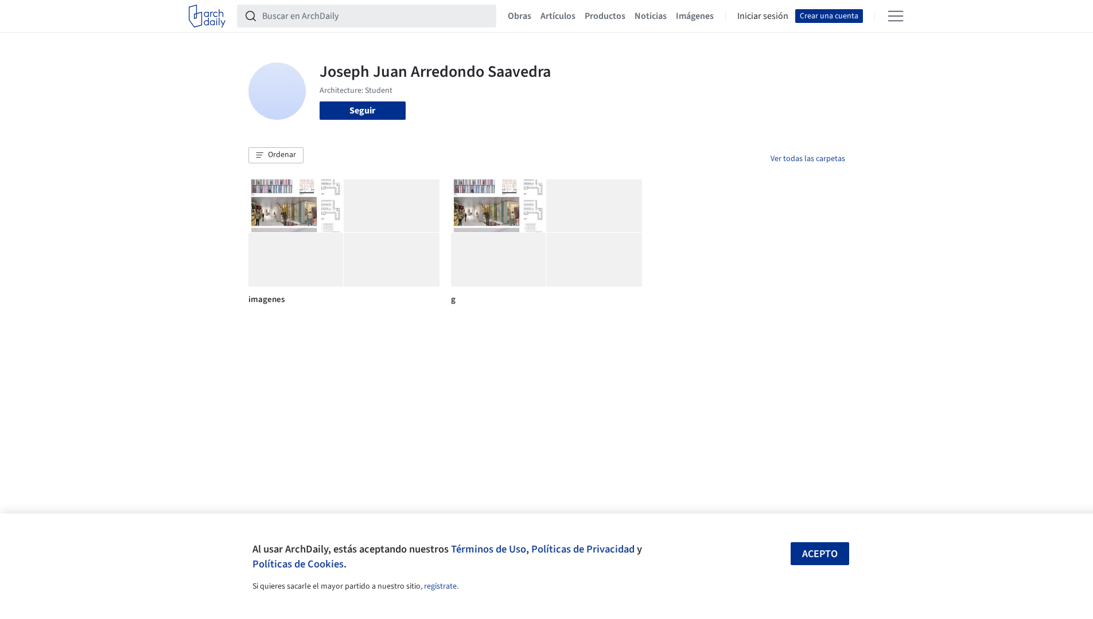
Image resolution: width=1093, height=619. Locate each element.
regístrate (440, 586)
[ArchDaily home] (207, 16)
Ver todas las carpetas (808, 159)
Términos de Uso (488, 549)
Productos (605, 16)
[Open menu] (895, 16)
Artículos (557, 16)
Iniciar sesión (762, 16)
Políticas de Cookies (298, 564)
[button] (276, 155)
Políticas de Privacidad (583, 549)
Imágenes (695, 16)
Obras (519, 16)
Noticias (651, 16)
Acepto (820, 554)
